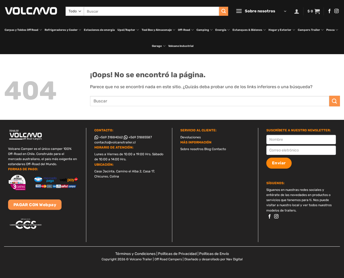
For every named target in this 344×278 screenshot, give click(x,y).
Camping (202, 30)
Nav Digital (234, 259)
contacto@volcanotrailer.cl (115, 142)
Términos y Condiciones (135, 253)
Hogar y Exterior (279, 30)
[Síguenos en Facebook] (329, 11)
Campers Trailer (309, 30)
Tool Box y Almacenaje (157, 30)
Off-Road (184, 30)
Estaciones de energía (99, 30)
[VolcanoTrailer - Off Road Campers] (31, 11)
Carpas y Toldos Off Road (21, 30)
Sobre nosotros (191, 149)
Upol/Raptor (126, 30)
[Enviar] (223, 11)
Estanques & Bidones (247, 30)
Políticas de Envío (214, 253)
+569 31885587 (140, 137)
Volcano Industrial (181, 46)
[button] (261, 11)
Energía (220, 30)
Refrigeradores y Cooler (61, 30)
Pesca (330, 30)
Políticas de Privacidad (177, 253)
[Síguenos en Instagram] (336, 11)
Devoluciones (190, 137)
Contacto (219, 149)
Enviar (279, 163)
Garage (157, 46)
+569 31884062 (110, 137)
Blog (207, 149)
